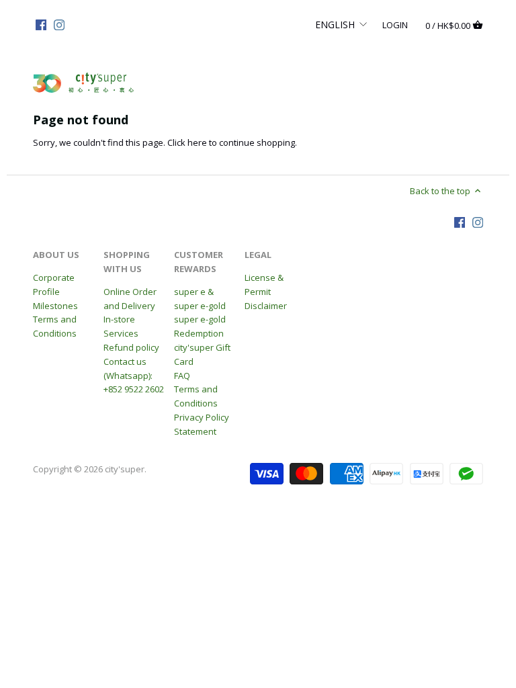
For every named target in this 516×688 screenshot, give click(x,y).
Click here (187, 142)
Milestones (55, 306)
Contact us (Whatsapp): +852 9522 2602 (133, 375)
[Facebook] (41, 24)
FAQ (182, 376)
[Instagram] (59, 24)
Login (395, 24)
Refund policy (131, 347)
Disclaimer (266, 306)
